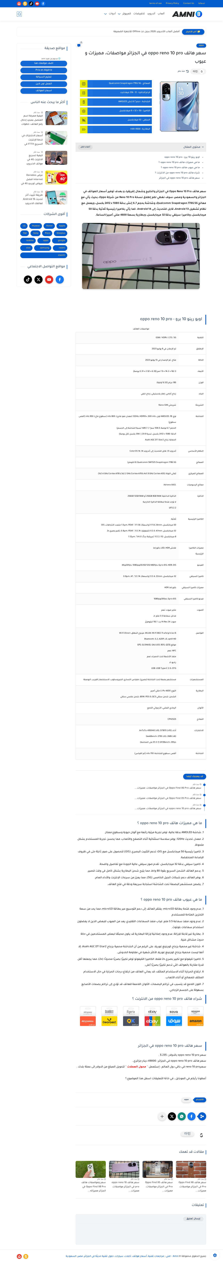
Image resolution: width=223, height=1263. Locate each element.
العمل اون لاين (44, 84)
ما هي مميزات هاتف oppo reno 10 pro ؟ (179, 162)
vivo (28, 248)
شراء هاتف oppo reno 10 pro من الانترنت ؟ (177, 173)
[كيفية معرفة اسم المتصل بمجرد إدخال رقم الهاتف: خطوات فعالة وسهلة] (56, 118)
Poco (47, 233)
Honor (49, 226)
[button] (191, 1116)
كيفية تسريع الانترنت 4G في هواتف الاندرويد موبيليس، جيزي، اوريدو (34, 160)
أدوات (112, 14)
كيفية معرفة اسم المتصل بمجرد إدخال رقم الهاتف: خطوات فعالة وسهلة (32, 121)
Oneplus (61, 233)
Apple (62, 226)
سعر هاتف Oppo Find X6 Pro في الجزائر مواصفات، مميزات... (168, 788)
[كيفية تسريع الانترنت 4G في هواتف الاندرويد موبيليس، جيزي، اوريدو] (56, 158)
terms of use (155, 3)
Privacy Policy (172, 3)
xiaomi (61, 255)
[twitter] (38, 279)
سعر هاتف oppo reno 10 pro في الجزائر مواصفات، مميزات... (168, 808)
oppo (201, 45)
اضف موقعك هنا (43, 63)
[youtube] (37, 3)
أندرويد (151, 14)
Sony (35, 233)
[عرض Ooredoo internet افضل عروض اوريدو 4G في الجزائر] (56, 177)
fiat (25, 233)
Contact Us (188, 3)
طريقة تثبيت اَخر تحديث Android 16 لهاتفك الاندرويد (33, 199)
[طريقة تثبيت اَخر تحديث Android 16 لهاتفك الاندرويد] (56, 197)
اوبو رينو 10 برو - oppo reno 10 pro (182, 157)
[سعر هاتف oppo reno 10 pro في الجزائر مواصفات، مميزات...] (124, 1169)
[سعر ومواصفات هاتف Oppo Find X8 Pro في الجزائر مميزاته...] (91, 1169)
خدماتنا (201, 3)
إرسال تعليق (193, 1219)
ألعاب (161, 14)
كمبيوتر (127, 14)
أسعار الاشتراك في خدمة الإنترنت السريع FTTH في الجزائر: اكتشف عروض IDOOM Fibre (32, 141)
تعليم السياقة (44, 77)
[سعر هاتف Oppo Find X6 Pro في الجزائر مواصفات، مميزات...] (191, 1169)
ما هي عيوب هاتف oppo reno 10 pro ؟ (180, 168)
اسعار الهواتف (44, 91)
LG (24, 226)
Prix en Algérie (44, 70)
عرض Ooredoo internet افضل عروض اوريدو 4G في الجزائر (32, 180)
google (61, 240)
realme (30, 240)
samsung (44, 248)
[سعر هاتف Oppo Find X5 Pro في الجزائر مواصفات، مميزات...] (158, 1169)
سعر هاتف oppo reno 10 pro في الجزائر (179, 178)
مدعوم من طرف (49, 59)
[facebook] (43, 3)
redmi (62, 248)
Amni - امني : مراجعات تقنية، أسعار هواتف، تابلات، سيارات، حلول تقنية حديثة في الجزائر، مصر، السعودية (122, 1256)
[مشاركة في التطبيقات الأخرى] (162, 1116)
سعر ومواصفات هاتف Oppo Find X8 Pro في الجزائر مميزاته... (93, 1186)
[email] (19, 3)
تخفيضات (139, 14)
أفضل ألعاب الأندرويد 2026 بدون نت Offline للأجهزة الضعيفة (146, 31)
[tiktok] (31, 3)
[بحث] (19, 14)
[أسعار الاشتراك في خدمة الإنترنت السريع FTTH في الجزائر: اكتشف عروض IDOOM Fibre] (56, 138)
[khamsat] (25, 3)
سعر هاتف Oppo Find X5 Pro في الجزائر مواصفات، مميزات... (168, 798)
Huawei (36, 226)
